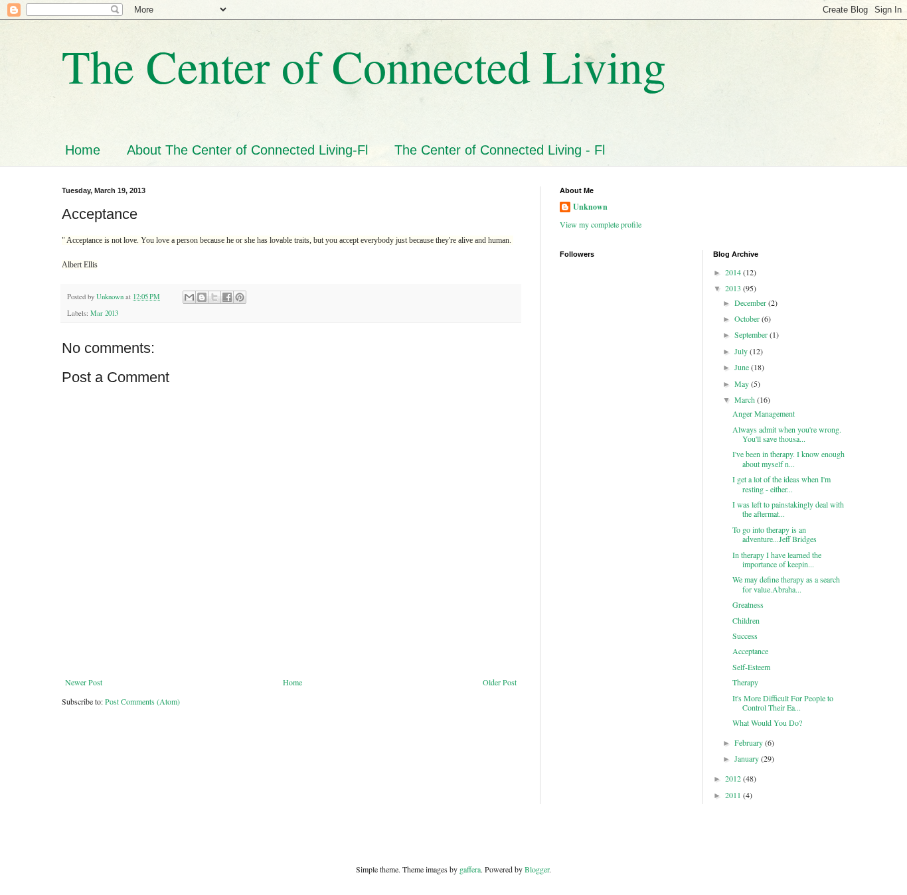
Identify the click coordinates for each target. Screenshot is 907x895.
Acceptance (750, 651)
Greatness (748, 604)
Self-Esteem (751, 666)
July (742, 351)
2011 (734, 795)
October (748, 318)
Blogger (537, 869)
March (745, 399)
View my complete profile (600, 224)
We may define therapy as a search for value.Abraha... (786, 584)
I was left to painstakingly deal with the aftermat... (788, 509)
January (747, 758)
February (749, 742)
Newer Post (83, 682)
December (751, 302)
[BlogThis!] (201, 297)
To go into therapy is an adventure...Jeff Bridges (775, 534)
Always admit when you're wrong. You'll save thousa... (786, 434)
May (742, 383)
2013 (734, 288)
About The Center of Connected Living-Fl (247, 150)
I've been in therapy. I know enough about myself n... (788, 458)
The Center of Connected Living (364, 65)
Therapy (745, 682)
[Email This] (189, 297)
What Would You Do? (767, 722)
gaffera (470, 869)
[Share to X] (214, 297)
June (742, 367)
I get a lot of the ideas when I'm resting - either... (781, 484)
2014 (734, 272)
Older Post (500, 682)
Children (746, 620)
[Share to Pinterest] (239, 297)
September (752, 334)
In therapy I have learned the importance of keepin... (776, 559)
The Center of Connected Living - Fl (499, 150)
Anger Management (763, 413)
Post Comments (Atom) (142, 701)
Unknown (590, 207)
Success (745, 635)
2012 (734, 778)
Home (82, 150)
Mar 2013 (104, 313)
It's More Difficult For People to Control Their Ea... (782, 703)
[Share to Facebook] (227, 297)
